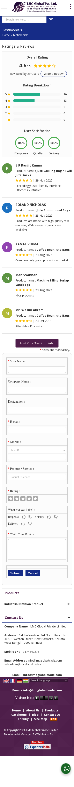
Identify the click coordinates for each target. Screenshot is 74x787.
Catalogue (19, 715)
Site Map (40, 719)
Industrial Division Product (23, 604)
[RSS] (53, 719)
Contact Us (52, 715)
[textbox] (25, 19)
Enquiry (23, 719)
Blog (35, 715)
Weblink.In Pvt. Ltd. (47, 734)
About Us (33, 710)
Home (6, 35)
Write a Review (54, 74)
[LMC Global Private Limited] (34, 7)
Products (12, 593)
